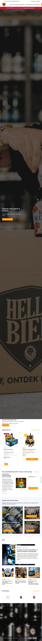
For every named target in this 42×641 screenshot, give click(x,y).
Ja (29, 638)
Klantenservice (33, 1)
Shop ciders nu (30, 530)
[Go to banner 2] (32, 513)
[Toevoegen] (6, 464)
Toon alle (4, 543)
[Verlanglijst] (19, 433)
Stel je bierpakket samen (7, 219)
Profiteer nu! (5, 425)
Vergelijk (30, 450)
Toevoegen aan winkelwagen (33, 488)
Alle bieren (12, 4)
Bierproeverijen (36, 4)
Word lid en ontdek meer (31, 516)
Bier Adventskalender (8, 449)
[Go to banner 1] (12, 520)
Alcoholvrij (16, 4)
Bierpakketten (21, 4)
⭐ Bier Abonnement (29, 4)
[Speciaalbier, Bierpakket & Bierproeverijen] (5, 4)
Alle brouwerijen (36, 590)
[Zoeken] (39, 4)
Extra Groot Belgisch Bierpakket (29, 449)
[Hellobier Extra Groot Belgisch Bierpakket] (30, 440)
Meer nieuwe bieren (35, 430)
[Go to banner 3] (32, 527)
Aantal (30, 486)
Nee (34, 638)
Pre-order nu (36, 471)
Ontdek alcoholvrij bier (9, 530)
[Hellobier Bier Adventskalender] (11, 440)
